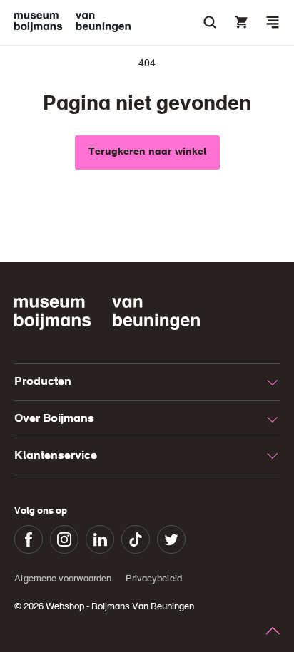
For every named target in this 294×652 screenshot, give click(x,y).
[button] (272, 22)
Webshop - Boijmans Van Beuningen (120, 606)
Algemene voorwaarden (62, 579)
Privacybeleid (154, 579)
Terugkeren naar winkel (147, 152)
